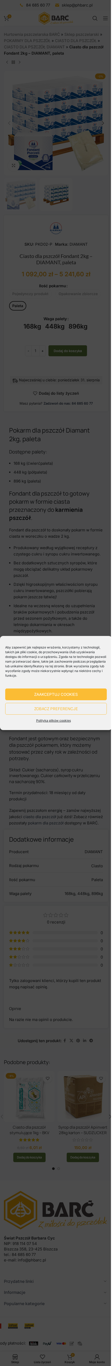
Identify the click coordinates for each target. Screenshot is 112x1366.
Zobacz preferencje (56, 708)
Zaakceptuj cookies (56, 694)
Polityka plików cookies (53, 720)
